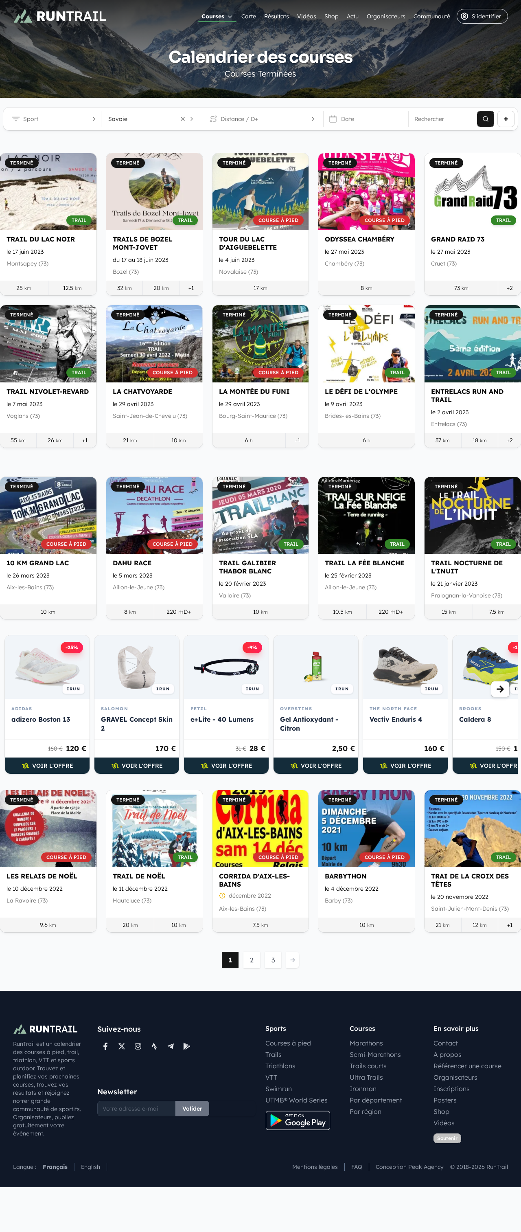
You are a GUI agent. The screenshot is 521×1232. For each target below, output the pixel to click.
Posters (445, 1100)
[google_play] (187, 1046)
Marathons (366, 1043)
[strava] (154, 1046)
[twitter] (122, 1046)
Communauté (432, 16)
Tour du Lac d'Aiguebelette (248, 243)
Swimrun (278, 1089)
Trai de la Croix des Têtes (470, 880)
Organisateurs (386, 16)
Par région (365, 1111)
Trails (273, 1054)
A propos (447, 1054)
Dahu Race (132, 563)
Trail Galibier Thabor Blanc (247, 567)
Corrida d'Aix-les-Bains (254, 880)
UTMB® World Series (296, 1100)
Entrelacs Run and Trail (467, 395)
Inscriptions (451, 1089)
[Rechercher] (485, 119)
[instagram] (138, 1046)
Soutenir (447, 1138)
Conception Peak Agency (410, 1167)
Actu (353, 16)
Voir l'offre (52, 765)
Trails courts (368, 1066)
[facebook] (105, 1046)
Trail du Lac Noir (41, 239)
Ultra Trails (366, 1077)
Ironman (363, 1089)
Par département (376, 1100)
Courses (212, 16)
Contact (445, 1043)
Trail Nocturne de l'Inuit (467, 567)
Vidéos (306, 16)
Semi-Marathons (375, 1054)
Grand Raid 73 (457, 239)
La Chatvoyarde (142, 391)
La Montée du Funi (254, 391)
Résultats (276, 16)
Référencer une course (467, 1066)
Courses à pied (288, 1043)
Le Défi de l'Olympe (361, 391)
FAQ (356, 1167)
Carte (248, 16)
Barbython (346, 876)
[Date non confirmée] (222, 895)
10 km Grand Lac (38, 563)
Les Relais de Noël (42, 876)
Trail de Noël (139, 876)
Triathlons (280, 1066)
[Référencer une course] (505, 119)
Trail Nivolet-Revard (48, 391)
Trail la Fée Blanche (364, 563)
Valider (192, 1108)
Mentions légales (315, 1167)
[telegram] (170, 1046)
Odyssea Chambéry (359, 239)
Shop (331, 16)
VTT (271, 1077)
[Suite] (500, 689)
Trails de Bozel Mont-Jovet (143, 243)
